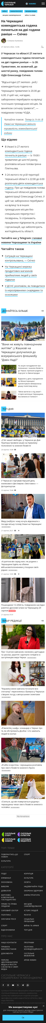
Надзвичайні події (33, 886)
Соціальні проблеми (29, 920)
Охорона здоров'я (33, 890)
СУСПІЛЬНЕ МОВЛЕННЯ (29, 954)
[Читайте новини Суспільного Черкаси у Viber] (18, 985)
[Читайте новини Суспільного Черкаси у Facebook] (3, 985)
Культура (6, 861)
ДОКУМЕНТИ (7, 953)
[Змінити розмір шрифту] (42, 47)
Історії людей (31, 910)
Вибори (5, 886)
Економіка (6, 882)
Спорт (27, 854)
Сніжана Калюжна (15, 40)
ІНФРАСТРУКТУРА (16, 11)
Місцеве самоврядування (12, 15)
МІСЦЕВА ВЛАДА (31, 11)
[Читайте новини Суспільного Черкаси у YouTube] (13, 985)
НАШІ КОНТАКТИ (9, 942)
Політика (6, 915)
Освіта (27, 882)
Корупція (28, 873)
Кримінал (6, 878)
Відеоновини (8, 930)
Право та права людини (9, 905)
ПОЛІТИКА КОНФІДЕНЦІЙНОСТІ (33, 948)
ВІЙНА (5, 11)
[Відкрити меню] (44, 3)
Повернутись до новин (9, 855)
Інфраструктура (32, 895)
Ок (23, 1018)
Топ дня (28, 930)
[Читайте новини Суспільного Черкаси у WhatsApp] (28, 985)
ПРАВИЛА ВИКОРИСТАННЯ (8, 948)
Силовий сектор (9, 910)
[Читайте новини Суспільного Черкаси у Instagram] (8, 985)
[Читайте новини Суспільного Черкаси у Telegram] (23, 985)
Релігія (27, 915)
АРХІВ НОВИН (30, 960)
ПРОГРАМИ (29, 942)
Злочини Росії (8, 919)
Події (4, 873)
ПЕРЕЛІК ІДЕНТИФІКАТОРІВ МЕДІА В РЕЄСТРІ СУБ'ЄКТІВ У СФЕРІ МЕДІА (9, 964)
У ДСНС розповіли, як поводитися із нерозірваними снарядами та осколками (25, 290)
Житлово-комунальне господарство (8, 897)
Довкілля (6, 890)
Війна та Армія (30, 15)
